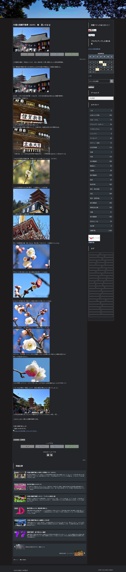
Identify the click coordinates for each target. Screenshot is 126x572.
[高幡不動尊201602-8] (31, 227)
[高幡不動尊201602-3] (31, 171)
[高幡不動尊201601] (31, 111)
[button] (112, 81)
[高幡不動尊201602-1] (31, 140)
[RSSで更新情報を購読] (51, 455)
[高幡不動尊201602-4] (31, 341)
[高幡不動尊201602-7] (31, 285)
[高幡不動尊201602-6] (31, 256)
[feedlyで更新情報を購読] (48, 455)
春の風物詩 (17, 439)
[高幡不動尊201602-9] (31, 200)
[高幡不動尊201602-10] (31, 401)
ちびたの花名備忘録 (94, 49)
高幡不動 (23, 439)
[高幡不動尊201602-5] (31, 314)
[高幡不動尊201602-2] (31, 80)
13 (104, 64)
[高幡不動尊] (31, 369)
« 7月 (90, 76)
